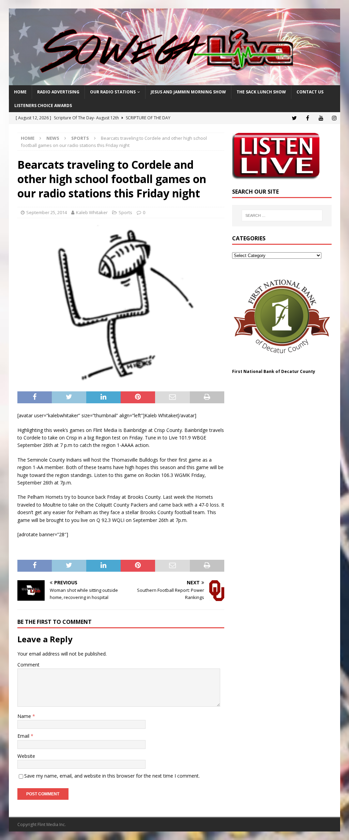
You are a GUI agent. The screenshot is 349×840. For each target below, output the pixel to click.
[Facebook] (308, 118)
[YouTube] (321, 118)
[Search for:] (282, 215)
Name (24, 716)
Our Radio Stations (113, 92)
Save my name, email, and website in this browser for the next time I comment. (112, 775)
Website (26, 756)
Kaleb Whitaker (92, 212)
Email (24, 736)
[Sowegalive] (174, 81)
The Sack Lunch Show (261, 92)
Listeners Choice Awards (43, 105)
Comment (28, 664)
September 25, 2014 (46, 212)
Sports (125, 212)
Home (20, 92)
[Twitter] (294, 118)
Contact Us (310, 92)
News (52, 138)
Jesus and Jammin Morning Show (188, 92)
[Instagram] (334, 118)
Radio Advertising (58, 92)
